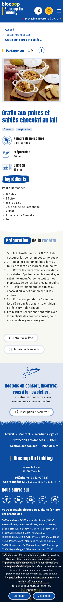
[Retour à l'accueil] (11, 4)
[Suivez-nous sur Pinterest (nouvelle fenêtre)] (54, 500)
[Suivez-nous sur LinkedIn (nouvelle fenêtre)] (18, 500)
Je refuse (19, 595)
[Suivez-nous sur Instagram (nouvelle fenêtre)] (42, 500)
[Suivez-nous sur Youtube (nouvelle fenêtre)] (30, 500)
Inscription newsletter (34, 412)
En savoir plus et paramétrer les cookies (31, 587)
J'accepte (44, 595)
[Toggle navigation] (59, 12)
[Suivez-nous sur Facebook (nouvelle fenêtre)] (6, 500)
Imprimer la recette (26, 349)
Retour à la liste (23, 338)
